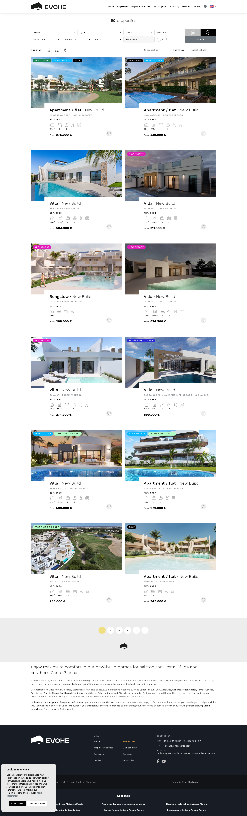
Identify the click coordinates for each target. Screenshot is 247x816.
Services (186, 6)
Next (116, 83)
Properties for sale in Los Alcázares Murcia (123, 804)
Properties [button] (122, 6)
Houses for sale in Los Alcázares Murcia (186, 804)
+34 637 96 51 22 (192, 741)
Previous (36, 83)
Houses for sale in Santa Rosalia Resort (123, 810)
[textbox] (47, 32)
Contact (197, 6)
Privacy (70, 782)
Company (174, 6)
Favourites (128, 760)
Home (111, 6)
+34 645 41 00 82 (171, 741)
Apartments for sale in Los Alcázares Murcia (60, 804)
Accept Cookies (17, 803)
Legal (62, 782)
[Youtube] (164, 761)
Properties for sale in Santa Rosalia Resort (60, 810)
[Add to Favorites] (109, 133)
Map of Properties (140, 6)
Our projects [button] (159, 6)
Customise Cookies (37, 803)
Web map (91, 782)
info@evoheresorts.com (177, 746)
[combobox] (54, 32)
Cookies (80, 782)
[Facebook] (158, 761)
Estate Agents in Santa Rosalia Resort (186, 810)
